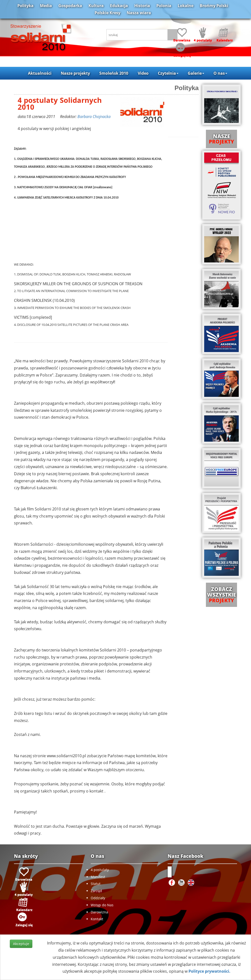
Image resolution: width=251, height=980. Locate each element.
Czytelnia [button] (167, 73)
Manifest (98, 876)
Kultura (96, 5)
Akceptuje (21, 943)
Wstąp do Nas (102, 905)
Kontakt (97, 919)
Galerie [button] (195, 73)
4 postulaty (100, 869)
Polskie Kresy (107, 12)
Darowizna (99, 912)
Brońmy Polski (214, 5)
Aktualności (39, 73)
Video (143, 73)
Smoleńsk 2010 (113, 73)
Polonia (163, 5)
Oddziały (98, 898)
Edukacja (119, 5)
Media (46, 5)
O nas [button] (219, 73)
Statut (95, 883)
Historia (142, 5)
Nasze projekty (75, 73)
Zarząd (96, 890)
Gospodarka (70, 5)
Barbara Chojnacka (94, 116)
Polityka (25, 5)
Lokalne (185, 5)
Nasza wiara (139, 12)
